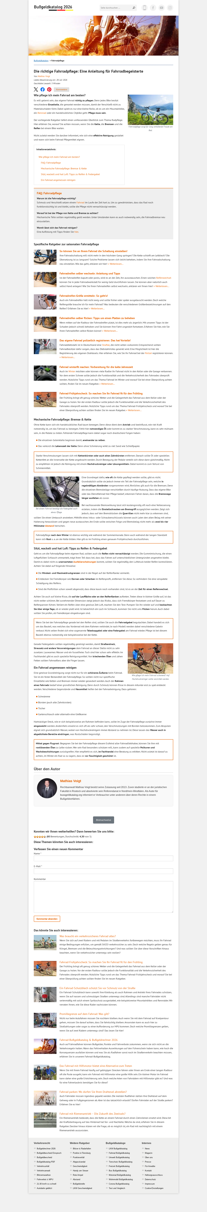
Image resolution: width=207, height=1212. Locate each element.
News (147, 1148)
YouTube (161, 8)
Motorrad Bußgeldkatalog (120, 1175)
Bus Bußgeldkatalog (118, 1170)
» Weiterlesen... (115, 263)
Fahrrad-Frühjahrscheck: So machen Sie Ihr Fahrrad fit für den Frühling (101, 393)
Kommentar (40, 878)
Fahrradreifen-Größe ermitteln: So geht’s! (84, 295)
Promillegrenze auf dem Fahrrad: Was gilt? (84, 1014)
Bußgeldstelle (79, 1184)
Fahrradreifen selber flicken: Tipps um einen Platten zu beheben (97, 318)
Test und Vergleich (117, 1188)
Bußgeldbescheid (44, 1157)
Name (37, 853)
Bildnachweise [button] (103, 819)
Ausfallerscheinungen (84, 561)
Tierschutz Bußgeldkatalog (120, 1162)
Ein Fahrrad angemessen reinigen (58, 179)
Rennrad (42, 112)
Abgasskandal (79, 1162)
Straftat (106, 344)
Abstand (49, 525)
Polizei (148, 353)
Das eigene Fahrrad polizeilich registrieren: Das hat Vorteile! (95, 340)
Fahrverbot (41, 1179)
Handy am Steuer (80, 1170)
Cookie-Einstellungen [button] (154, 1188)
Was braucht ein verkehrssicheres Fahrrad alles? (88, 936)
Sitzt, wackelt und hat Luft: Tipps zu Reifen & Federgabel (70, 174)
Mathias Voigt (44, 76)
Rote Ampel (78, 1175)
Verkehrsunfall (43, 1166)
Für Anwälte (150, 1166)
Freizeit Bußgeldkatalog (119, 1166)
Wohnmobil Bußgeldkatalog (121, 1179)
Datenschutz (150, 1179)
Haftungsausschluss (154, 1175)
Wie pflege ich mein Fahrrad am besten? (59, 156)
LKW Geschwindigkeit (82, 1188)
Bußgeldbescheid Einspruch (49, 1153)
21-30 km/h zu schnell (46, 1184)
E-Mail (38, 866)
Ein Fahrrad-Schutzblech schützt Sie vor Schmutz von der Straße (97, 988)
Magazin (148, 1153)
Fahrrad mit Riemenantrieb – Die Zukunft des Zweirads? (92, 1113)
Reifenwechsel (163, 277)
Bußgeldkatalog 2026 (53, 8)
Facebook (153, 8)
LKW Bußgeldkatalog (118, 1148)
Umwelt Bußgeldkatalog (119, 1157)
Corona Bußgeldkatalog (119, 1184)
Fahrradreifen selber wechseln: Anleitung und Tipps (90, 273)
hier (76, 231)
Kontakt (148, 1170)
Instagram (170, 8)
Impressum (150, 1184)
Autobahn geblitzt (44, 1188)
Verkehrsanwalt (43, 1170)
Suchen (134, 8)
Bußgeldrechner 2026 (46, 1148)
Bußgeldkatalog (41, 60)
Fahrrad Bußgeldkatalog (119, 1153)
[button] (36, 89)
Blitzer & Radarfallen (82, 1148)
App (144, 8)
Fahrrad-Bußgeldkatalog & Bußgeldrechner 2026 (89, 1040)
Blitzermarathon (44, 1175)
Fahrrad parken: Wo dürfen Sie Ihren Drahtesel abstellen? (93, 1092)
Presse (148, 1162)
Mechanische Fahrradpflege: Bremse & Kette (64, 168)
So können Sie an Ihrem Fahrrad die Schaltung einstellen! (93, 251)
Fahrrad (80, 202)
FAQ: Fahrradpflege (51, 162)
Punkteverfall (78, 1157)
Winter (71, 371)
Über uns (149, 1157)
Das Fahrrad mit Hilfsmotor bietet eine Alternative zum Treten (96, 1066)
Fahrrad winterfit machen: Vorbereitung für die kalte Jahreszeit (96, 367)
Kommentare (61, 89)
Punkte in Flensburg (81, 1153)
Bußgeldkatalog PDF (46, 1162)
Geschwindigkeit (80, 1166)
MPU (51, 1179)
